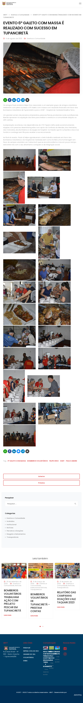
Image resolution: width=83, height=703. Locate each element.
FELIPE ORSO (54, 461)
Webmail (26, 648)
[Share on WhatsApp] (5, 100)
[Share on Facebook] (10, 100)
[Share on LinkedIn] (14, 100)
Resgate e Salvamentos (16, 534)
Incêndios (10, 521)
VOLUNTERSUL (28, 657)
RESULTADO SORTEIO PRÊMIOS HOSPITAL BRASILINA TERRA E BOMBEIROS (47, 659)
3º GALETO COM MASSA (17, 461)
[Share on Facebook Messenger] (18, 100)
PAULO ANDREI (71, 461)
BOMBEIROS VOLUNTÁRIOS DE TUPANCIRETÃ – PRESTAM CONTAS (40, 603)
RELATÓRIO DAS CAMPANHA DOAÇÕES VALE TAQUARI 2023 (66, 597)
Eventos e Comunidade (36, 38)
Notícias (10, 528)
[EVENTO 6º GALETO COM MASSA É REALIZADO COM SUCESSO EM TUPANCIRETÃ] (41, 69)
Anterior (41, 476)
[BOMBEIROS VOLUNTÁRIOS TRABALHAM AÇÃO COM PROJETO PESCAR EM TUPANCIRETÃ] (14, 571)
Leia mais (7, 615)
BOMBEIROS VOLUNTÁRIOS (37, 461)
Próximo (41, 483)
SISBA (25, 661)
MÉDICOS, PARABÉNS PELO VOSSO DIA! (53, 656)
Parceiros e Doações (15, 531)
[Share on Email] (27, 100)
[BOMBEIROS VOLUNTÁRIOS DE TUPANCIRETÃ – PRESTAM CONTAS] (40, 571)
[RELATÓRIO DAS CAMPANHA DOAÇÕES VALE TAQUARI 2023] (67, 571)
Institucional (11, 524)
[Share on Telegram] (23, 100)
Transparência (12, 537)
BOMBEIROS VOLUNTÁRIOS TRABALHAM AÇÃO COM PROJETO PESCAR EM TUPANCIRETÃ (12, 600)
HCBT (62, 461)
